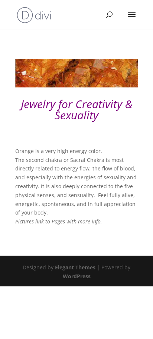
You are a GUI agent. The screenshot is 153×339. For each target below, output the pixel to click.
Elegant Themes (75, 267)
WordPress (77, 276)
